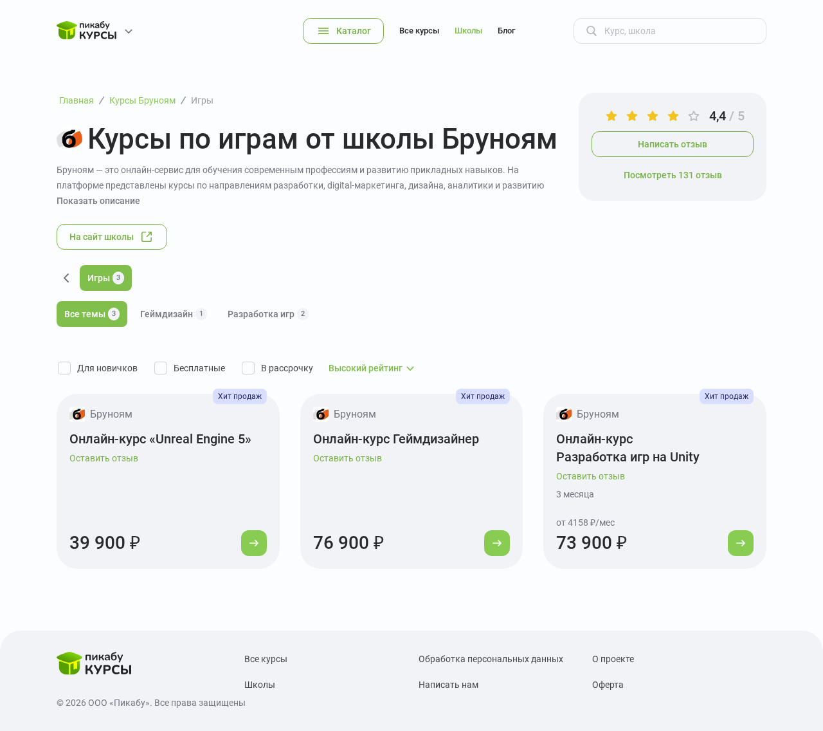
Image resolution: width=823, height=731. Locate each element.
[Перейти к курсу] (254, 543)
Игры (103, 278)
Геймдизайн (171, 314)
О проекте (613, 659)
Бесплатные (199, 368)
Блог (506, 30)
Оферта (608, 685)
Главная (76, 100)
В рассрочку (287, 368)
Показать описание (98, 201)
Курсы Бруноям (142, 100)
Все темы (90, 314)
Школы (468, 30)
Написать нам (448, 685)
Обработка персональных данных (491, 659)
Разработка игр (266, 314)
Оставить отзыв (103, 458)
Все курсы (419, 30)
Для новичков (107, 368)
